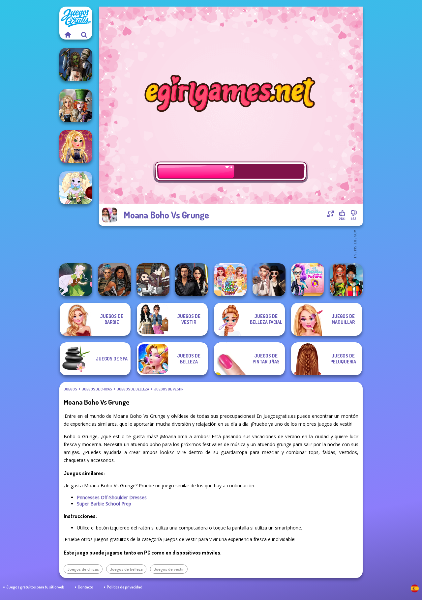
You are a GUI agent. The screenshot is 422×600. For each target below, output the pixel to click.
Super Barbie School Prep (104, 503)
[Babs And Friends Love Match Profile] (346, 279)
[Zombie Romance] (75, 64)
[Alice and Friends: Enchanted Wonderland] (75, 105)
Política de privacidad (124, 587)
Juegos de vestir (168, 389)
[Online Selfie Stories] (75, 146)
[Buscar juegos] (84, 35)
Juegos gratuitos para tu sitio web (35, 587)
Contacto (85, 587)
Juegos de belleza (133, 389)
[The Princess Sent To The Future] (307, 279)
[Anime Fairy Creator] (75, 187)
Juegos (70, 389)
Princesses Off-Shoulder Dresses (112, 497)
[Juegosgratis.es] (67, 35)
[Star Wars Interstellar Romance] (191, 279)
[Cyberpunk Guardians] (114, 279)
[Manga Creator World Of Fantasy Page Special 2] (152, 279)
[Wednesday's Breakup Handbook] (269, 279)
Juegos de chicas (97, 389)
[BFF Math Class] (230, 279)
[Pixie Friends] (75, 279)
